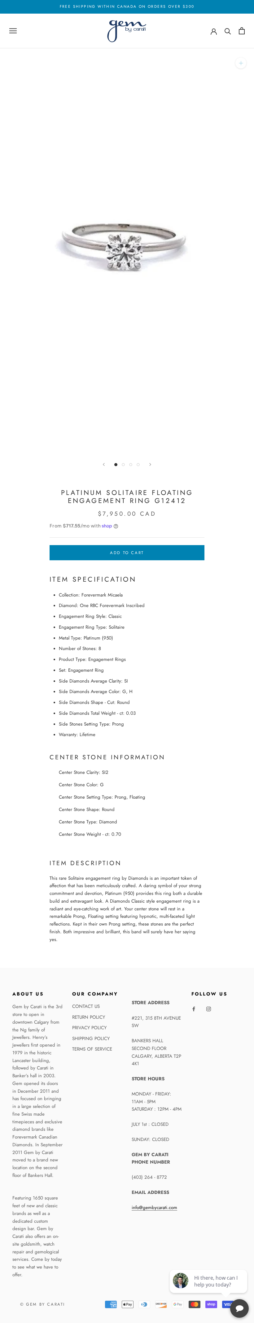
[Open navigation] (13, 30)
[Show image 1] (115, 464)
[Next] (150, 464)
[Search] (228, 31)
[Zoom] (240, 63)
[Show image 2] (123, 464)
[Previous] (104, 464)
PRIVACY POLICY (89, 1027)
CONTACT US (86, 1006)
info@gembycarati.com (154, 1207)
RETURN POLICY (88, 1017)
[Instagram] (208, 1009)
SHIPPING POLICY (91, 1038)
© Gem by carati (42, 1304)
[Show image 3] (130, 464)
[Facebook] (193, 1009)
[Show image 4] (138, 464)
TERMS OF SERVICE (92, 1049)
